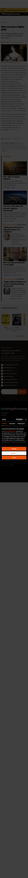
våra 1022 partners (10, 431)
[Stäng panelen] (25, 419)
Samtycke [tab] (4, 423)
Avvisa (14, 457)
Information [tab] (12, 423)
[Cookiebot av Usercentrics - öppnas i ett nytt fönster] (16, 420)
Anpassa (13, 453)
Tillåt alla (14, 448)
